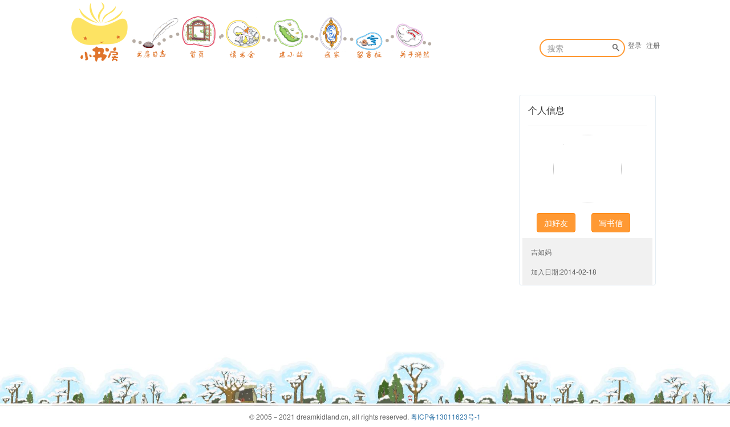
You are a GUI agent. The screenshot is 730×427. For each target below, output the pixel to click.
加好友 (556, 222)
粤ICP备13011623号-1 (446, 416)
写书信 (611, 222)
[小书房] (99, 32)
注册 (653, 45)
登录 (635, 45)
